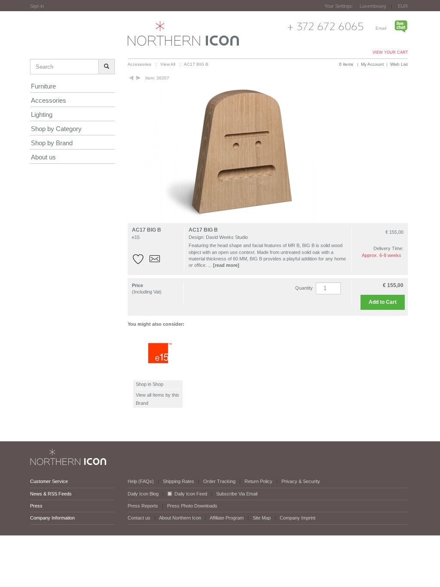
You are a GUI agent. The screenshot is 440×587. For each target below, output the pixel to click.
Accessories (48, 100)
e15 (136, 237)
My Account (372, 64)
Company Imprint (297, 517)
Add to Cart (383, 302)
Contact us (139, 517)
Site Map (262, 517)
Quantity (304, 287)
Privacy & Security (300, 481)
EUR (403, 6)
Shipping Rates (178, 481)
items (346, 64)
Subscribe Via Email (236, 493)
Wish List (399, 64)
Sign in (37, 6)
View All (167, 64)
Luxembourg (373, 6)
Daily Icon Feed (190, 493)
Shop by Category (56, 128)
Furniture (43, 86)
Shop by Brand (52, 143)
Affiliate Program (227, 517)
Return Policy (258, 481)
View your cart (390, 52)
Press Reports (143, 505)
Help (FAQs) (141, 481)
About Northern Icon (180, 517)
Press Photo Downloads (192, 505)
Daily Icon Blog (143, 493)
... (223, 265)
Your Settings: (338, 6)
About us (43, 157)
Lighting (41, 114)
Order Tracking (219, 481)
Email (381, 28)
